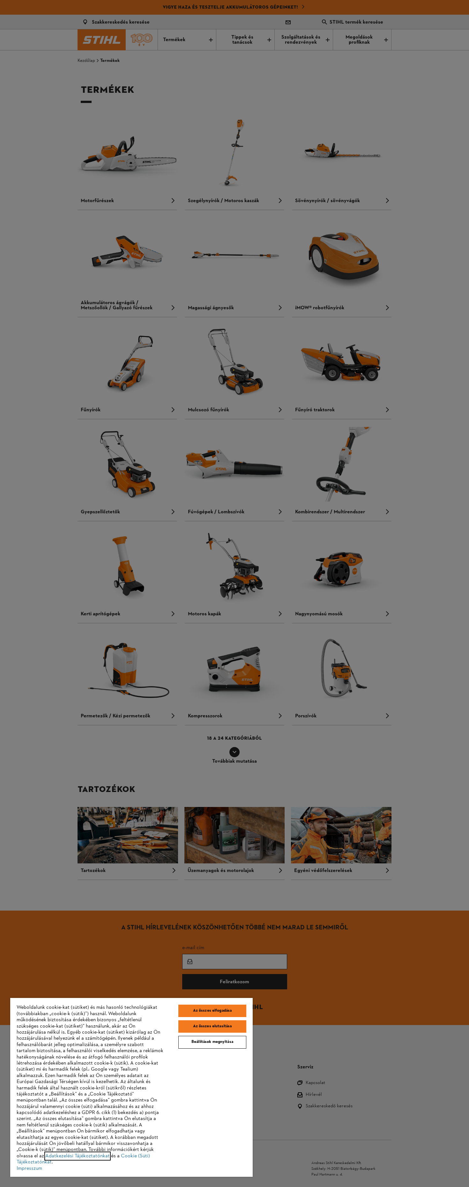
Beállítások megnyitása (212, 1042)
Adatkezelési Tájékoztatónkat (77, 1156)
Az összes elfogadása (212, 1011)
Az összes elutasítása (212, 1026)
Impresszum (29, 1168)
